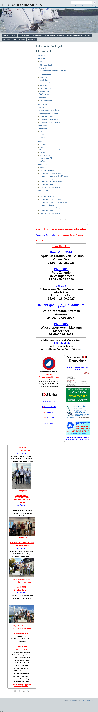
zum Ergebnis (22, 537)
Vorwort (42, 168)
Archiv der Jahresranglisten (49, 110)
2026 (43, 137)
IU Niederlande (49, 407)
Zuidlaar (18, 590)
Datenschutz (32, 39)
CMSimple (72, 700)
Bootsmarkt (87, 35)
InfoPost (42, 161)
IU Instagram (49, 401)
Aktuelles (6, 35)
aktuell (41, 107)
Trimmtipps (43, 86)
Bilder (41, 132)
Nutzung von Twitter (46, 184)
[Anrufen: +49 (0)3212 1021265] (80, 349)
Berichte (13, 35)
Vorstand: (42, 68)
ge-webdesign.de (85, 700)
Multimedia (6, 39)
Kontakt (77, 6)
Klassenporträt (44, 83)
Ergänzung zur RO (45, 158)
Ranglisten (60, 35)
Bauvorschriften (45, 88)
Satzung (42, 152)
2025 (41, 61)
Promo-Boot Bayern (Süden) (49, 122)
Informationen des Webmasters (49, 377)
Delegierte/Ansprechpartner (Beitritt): (52, 71)
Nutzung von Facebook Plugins (50, 182)
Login (92, 700)
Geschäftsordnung (45, 155)
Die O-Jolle (43, 77)
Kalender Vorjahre (45, 101)
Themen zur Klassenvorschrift (49, 150)
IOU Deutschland (24, 35)
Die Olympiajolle (37, 35)
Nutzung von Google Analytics (50, 173)
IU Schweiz (49, 418)
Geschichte (43, 80)
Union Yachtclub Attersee (61, 311)
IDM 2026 (49, 374)
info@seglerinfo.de (61, 343)
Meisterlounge (44, 91)
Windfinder (48, 423)
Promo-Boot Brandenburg (48, 119)
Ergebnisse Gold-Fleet (21, 579)
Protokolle (42, 144)
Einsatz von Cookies (46, 170)
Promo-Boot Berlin (46, 117)
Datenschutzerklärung (89, 6)
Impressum (69, 6)
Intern (14, 39)
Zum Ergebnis (22, 491)
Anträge (42, 147)
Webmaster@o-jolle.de (45, 235)
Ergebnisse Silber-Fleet (22, 582)
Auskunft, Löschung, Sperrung (50, 187)
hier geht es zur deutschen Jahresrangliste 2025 (22, 685)
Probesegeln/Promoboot (74, 35)
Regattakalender (50, 35)
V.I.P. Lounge (44, 94)
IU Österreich (49, 412)
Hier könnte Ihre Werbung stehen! (77, 368)
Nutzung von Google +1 (47, 179)
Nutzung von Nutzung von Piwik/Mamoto (53, 176)
